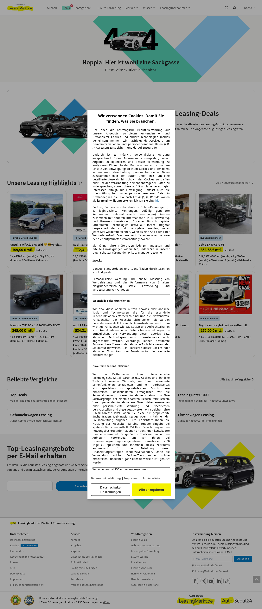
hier (158, 200)
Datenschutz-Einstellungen (110, 489)
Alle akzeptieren (151, 490)
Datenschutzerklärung (106, 478)
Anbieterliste (151, 478)
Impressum (131, 478)
